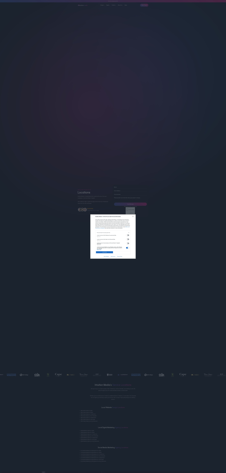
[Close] (133, 217)
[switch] (127, 235)
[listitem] (113, 232)
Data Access (113, 256)
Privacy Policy (119, 256)
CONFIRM (104, 252)
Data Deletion (106, 256)
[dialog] (113, 236)
